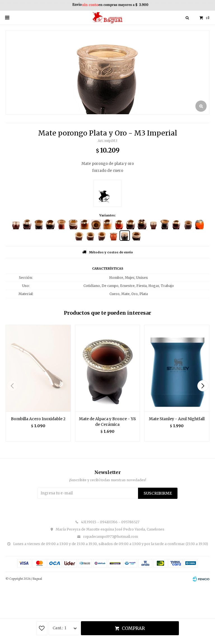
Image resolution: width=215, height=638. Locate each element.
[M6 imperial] (136, 235)
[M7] (113, 235)
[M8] (102, 235)
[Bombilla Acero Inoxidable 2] (38, 368)
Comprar (133, 628)
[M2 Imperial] (153, 224)
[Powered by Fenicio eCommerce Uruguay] (201, 579)
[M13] (62, 224)
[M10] (90, 235)
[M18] (27, 224)
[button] (203, 386)
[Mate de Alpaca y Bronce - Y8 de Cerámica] (107, 368)
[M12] (188, 224)
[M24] (85, 224)
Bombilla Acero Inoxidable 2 (38, 418)
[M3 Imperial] (125, 235)
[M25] (108, 224)
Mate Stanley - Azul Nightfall (177, 418)
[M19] (165, 224)
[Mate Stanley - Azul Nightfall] (176, 368)
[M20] (73, 224)
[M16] (39, 224)
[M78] (199, 224)
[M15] (50, 224)
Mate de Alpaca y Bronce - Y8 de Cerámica (107, 421)
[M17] (142, 224)
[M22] (119, 224)
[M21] (176, 224)
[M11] (79, 235)
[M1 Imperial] (16, 224)
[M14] (96, 224)
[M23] (130, 224)
